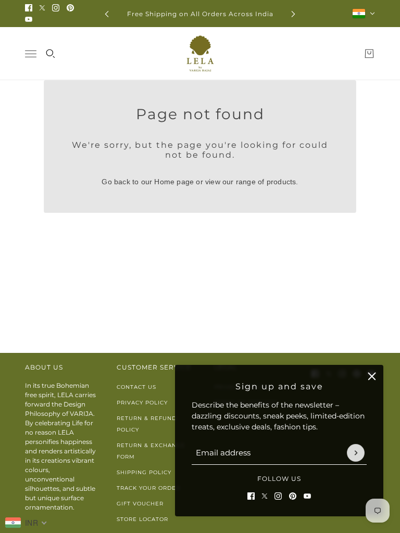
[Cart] (369, 53)
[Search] (50, 53)
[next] (293, 14)
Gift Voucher (140, 503)
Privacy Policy (142, 402)
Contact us (136, 387)
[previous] (106, 14)
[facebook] (28, 8)
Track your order (148, 488)
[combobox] (26, 522)
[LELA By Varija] (200, 53)
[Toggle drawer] (30, 53)
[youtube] (28, 19)
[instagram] (55, 8)
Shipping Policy (144, 472)
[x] (42, 7)
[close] (372, 376)
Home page (174, 181)
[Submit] (356, 453)
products (281, 181)
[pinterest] (70, 8)
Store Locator (142, 519)
